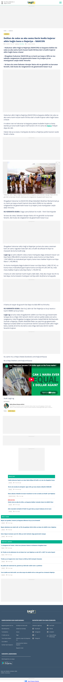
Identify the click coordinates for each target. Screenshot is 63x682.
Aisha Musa (21, 44)
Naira (49, 126)
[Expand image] (58, 163)
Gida (5, 30)
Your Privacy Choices (33, 681)
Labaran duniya (12, 496)
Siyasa (3, 548)
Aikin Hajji (11, 411)
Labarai (11, 30)
